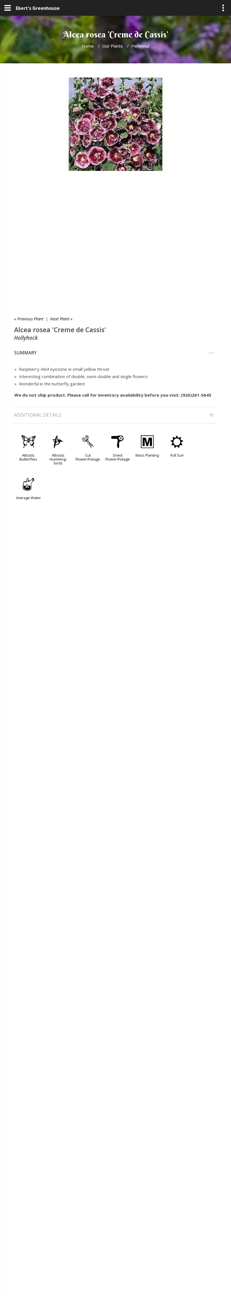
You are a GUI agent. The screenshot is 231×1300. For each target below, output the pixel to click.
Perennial (140, 46)
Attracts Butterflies (28, 457)
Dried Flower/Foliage (117, 457)
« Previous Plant (28, 318)
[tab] (115, 353)
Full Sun (177, 455)
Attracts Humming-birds (58, 459)
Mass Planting (147, 455)
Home (88, 46)
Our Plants (112, 46)
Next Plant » (61, 318)
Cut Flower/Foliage (87, 457)
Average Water (28, 497)
